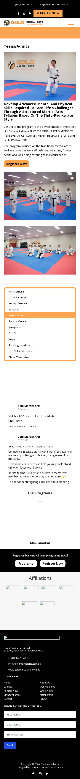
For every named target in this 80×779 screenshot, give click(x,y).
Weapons (15, 327)
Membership (46, 694)
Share (33, 426)
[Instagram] (24, 13)
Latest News (46, 690)
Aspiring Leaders (19, 345)
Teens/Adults (17, 315)
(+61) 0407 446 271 (24, 4)
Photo (18, 421)
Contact (8, 699)
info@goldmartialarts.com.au (53, 4)
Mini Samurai (16, 291)
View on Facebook (17, 426)
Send (10, 745)
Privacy (43, 699)
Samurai (14, 309)
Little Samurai (17, 297)
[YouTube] (30, 13)
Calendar (8, 686)
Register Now (11, 690)
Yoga (12, 339)
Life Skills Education (21, 351)
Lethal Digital (56, 767)
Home (7, 682)
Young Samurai (18, 303)
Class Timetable (19, 357)
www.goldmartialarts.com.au (24, 669)
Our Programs (47, 686)
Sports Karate (18, 321)
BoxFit (13, 333)
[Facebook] (19, 13)
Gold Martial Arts (29, 406)
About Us (45, 682)
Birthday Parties (12, 694)
